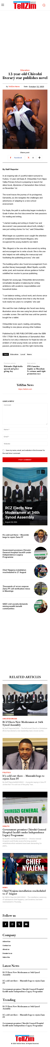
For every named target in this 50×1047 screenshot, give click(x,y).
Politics (7, 772)
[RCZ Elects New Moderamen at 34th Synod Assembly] (25, 496)
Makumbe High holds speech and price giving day (13, 369)
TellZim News (14, 87)
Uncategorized (10, 719)
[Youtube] (26, 924)
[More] (39, 157)
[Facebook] (5, 924)
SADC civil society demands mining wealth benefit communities (15, 606)
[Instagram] (12, 924)
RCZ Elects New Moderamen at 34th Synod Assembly (22, 512)
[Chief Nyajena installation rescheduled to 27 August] (40, 571)
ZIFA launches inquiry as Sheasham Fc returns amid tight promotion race (36, 370)
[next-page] (43, 472)
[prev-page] (38, 472)
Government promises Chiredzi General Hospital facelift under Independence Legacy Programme (17, 553)
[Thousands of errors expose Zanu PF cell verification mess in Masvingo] (40, 588)
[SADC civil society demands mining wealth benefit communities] (40, 606)
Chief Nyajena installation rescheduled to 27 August (14, 571)
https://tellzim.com (25, 389)
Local (23, 354)
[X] (19, 924)
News (29, 354)
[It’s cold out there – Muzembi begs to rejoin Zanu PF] (40, 536)
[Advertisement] (25, 37)
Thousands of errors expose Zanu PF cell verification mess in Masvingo (16, 588)
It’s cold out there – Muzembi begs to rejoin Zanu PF (16, 536)
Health (6, 826)
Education (25, 70)
